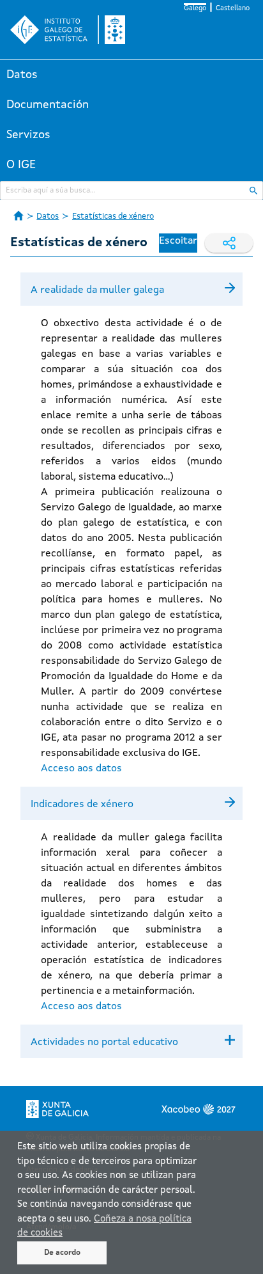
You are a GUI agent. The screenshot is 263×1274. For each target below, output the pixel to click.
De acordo (62, 1253)
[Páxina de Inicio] (18, 215)
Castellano (233, 8)
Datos (22, 75)
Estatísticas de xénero (113, 216)
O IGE (21, 165)
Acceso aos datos (81, 769)
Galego (195, 8)
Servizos (28, 135)
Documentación (47, 105)
